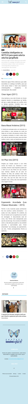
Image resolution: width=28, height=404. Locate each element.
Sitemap (14, 373)
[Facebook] (7, 74)
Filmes (3, 49)
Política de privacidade (7, 373)
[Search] (26, 2)
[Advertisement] (14, 19)
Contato (24, 373)
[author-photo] (14, 278)
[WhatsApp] (17, 74)
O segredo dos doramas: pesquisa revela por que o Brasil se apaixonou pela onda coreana (13, 315)
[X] (10, 74)
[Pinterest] (14, 74)
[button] (2, 2)
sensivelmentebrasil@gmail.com (16, 359)
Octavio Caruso (8, 78)
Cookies (19, 373)
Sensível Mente (6, 70)
